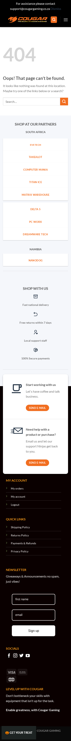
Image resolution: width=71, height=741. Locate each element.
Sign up (33, 630)
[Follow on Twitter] (21, 656)
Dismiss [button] (55, 8)
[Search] (54, 19)
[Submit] (64, 101)
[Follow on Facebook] (9, 656)
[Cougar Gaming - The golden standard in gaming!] (28, 19)
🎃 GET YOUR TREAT (19, 732)
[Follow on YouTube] (28, 656)
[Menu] (65, 20)
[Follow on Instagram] (15, 656)
